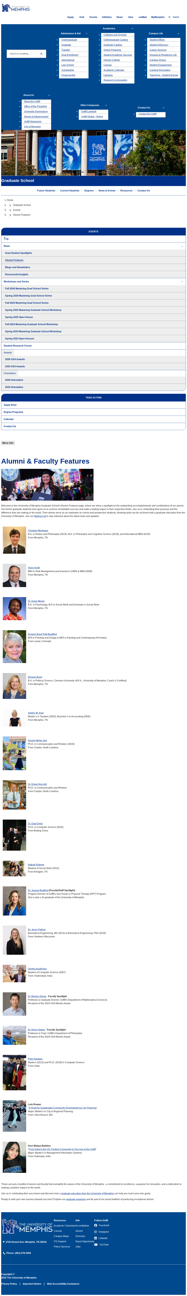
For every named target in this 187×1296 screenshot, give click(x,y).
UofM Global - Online (92, 116)
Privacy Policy (9, 1284)
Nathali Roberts (36, 864)
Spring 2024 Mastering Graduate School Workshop (33, 331)
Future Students (46, 190)
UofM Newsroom (32, 121)
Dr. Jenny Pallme (37, 929)
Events (93, 17)
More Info (7, 443)
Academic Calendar (114, 70)
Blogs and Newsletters (17, 267)
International (68, 60)
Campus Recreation (160, 70)
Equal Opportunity (85, 1241)
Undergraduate (69, 39)
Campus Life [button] (156, 33)
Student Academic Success (118, 55)
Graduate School (22, 205)
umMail (143, 17)
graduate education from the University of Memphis (87, 1193)
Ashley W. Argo (36, 713)
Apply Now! (10, 405)
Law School (68, 65)
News (120, 17)
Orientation (10, 373)
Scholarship (68, 70)
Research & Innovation (115, 80)
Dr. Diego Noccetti (37, 784)
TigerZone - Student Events (164, 75)
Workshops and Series (16, 281)
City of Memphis (32, 126)
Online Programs (112, 50)
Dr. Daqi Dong (35, 823)
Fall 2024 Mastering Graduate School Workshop (31, 324)
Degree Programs (13, 412)
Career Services (158, 50)
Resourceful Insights (16, 274)
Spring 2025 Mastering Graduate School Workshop (33, 310)
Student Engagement (161, 65)
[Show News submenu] (182, 246)
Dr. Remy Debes (36, 1029)
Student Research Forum (18, 345)
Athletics (107, 17)
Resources (126, 190)
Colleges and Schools (115, 35)
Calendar (9, 419)
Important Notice (32, 1284)
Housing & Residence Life (163, 55)
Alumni (79, 1231)
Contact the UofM (147, 114)
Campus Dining (158, 60)
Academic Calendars (65, 1225)
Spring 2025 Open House (19, 317)
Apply (70, 17)
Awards (8, 352)
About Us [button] (28, 95)
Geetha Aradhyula (37, 969)
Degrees (89, 190)
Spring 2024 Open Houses (19, 338)
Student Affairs (157, 39)
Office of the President (35, 106)
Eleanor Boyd (42, 634)
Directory (80, 1236)
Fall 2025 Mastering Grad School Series (27, 303)
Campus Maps (61, 1236)
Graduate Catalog (113, 45)
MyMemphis (158, 17)
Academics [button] (109, 28)
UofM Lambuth (88, 111)
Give (130, 17)
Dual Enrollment (70, 55)
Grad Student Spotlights (18, 253)
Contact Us (143, 190)
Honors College (112, 60)
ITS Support (60, 1241)
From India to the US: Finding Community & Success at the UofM (62, 1149)
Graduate (66, 45)
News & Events (107, 190)
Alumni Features (14, 260)
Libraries (108, 75)
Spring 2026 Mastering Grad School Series (28, 295)
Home (10, 200)
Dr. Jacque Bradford (38, 890)
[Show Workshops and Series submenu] (182, 282)
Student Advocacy (159, 45)
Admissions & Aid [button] (71, 33)
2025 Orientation (14, 387)
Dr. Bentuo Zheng (37, 996)
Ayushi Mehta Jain (37, 740)
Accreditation (82, 1225)
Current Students (69, 190)
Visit (81, 17)
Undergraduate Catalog (116, 39)
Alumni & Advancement (36, 116)
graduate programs (76, 1199)
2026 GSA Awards (15, 359)
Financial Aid (68, 75)
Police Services (62, 1246)
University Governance (36, 111)
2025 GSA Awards (15, 366)
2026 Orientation (14, 380)
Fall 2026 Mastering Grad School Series (27, 288)
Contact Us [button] (144, 107)
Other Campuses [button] (89, 105)
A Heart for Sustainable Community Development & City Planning (62, 1108)
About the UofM (32, 101)
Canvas (108, 65)
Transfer (66, 50)
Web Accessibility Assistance (63, 1284)
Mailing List (40, 516)
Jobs (78, 1246)
